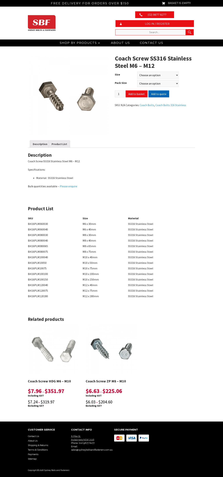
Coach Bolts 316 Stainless (170, 105)
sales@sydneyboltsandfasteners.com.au (92, 449)
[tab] (40, 144)
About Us (120, 43)
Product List (59, 144)
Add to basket (136, 94)
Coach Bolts (147, 105)
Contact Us (151, 43)
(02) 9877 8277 (87, 443)
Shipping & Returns (38, 445)
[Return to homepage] (68, 23)
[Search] (190, 32)
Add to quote (158, 94)
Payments (33, 454)
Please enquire (69, 186)
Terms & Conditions (38, 449)
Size (117, 74)
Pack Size (121, 83)
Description (40, 144)
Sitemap (32, 459)
